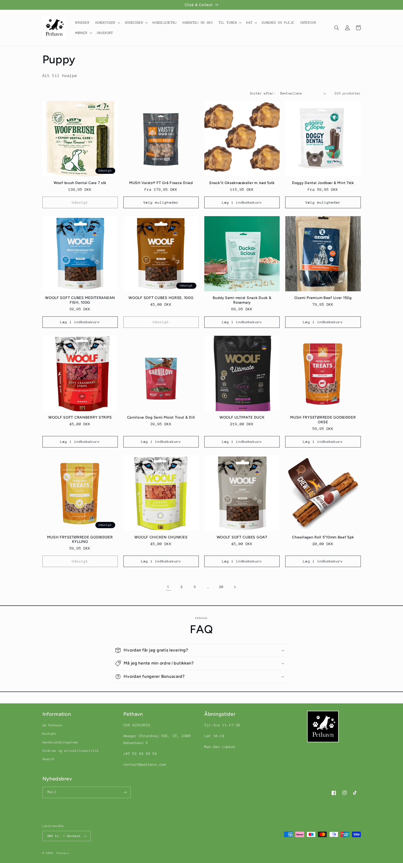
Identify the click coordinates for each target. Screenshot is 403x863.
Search (48, 759)
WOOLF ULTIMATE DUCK (242, 417)
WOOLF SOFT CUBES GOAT (242, 537)
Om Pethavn (52, 725)
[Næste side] (234, 587)
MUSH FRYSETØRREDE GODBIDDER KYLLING (80, 539)
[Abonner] (124, 792)
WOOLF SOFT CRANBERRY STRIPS (80, 417)
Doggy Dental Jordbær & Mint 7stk (323, 183)
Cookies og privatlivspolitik (70, 750)
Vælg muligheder (161, 202)
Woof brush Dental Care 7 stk (80, 183)
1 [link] (168, 587)
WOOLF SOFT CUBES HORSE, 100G (161, 298)
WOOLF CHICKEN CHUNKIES (161, 537)
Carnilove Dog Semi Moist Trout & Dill (161, 417)
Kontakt (49, 733)
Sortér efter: (262, 93)
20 (221, 587)
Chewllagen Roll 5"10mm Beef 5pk (323, 537)
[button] (107, 22)
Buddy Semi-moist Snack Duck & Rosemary (242, 300)
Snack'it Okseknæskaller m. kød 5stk (242, 183)
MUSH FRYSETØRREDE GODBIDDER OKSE (323, 419)
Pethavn (63, 853)
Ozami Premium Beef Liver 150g (323, 298)
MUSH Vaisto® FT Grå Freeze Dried (161, 183)
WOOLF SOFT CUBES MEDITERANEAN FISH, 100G (80, 300)
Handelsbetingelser (60, 742)
